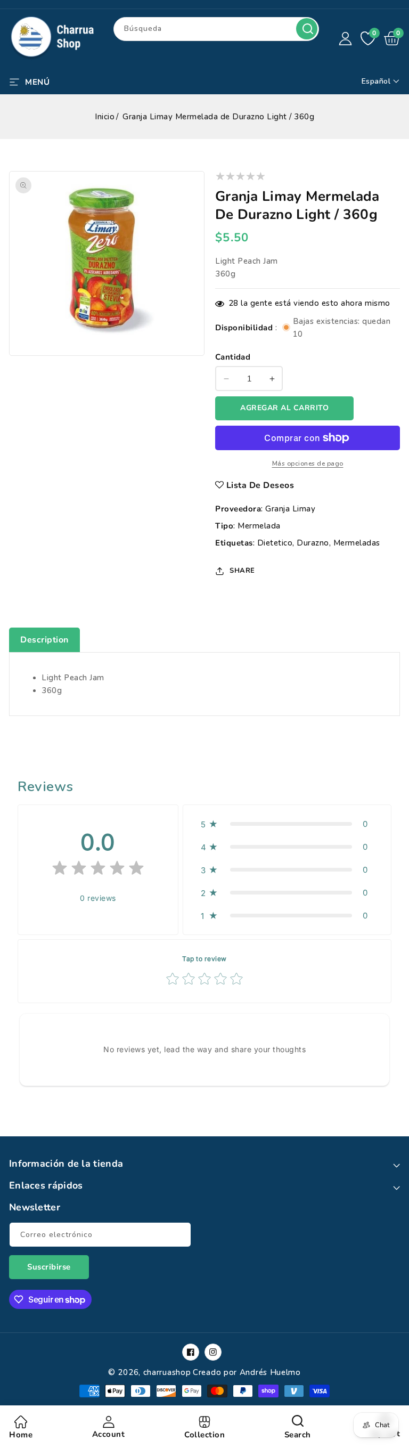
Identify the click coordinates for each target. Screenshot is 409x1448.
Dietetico (275, 543)
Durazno (313, 543)
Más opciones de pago (307, 463)
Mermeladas (356, 543)
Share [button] (242, 570)
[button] (29, 81)
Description (44, 640)
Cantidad (232, 357)
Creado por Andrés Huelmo (247, 1372)
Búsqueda (306, 28)
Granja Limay (290, 508)
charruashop (167, 1372)
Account (108, 1434)
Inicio (104, 116)
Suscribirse (49, 1267)
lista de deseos (260, 485)
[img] (98, 870)
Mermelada (259, 525)
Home (20, 1434)
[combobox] (216, 29)
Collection (204, 1434)
